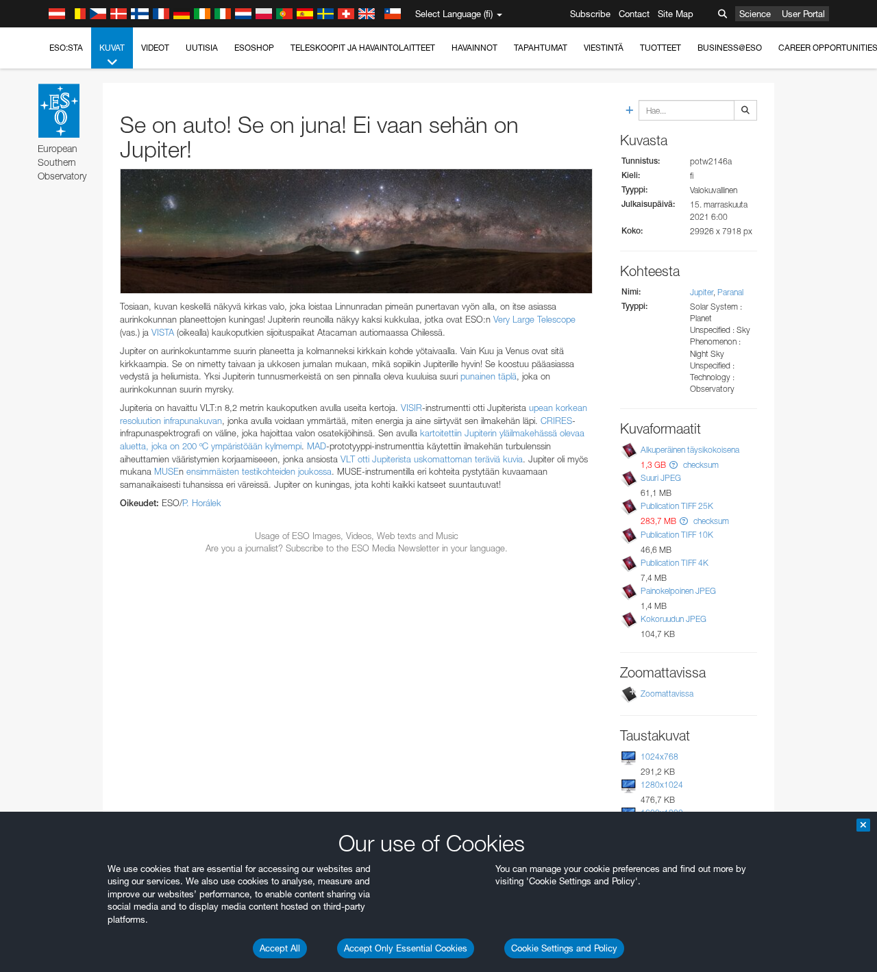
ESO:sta (66, 47)
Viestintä (603, 47)
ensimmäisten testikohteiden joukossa (259, 471)
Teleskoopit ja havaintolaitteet (363, 47)
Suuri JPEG (661, 478)
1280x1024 (662, 785)
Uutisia (202, 47)
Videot (155, 47)
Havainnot (474, 47)
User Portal (803, 13)
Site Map (675, 13)
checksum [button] (700, 465)
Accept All (280, 948)
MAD (316, 445)
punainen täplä (488, 376)
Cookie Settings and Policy (564, 948)
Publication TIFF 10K (677, 534)
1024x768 (659, 756)
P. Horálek (201, 502)
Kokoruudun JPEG (673, 619)
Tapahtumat (540, 47)
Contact (634, 13)
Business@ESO (729, 47)
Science (755, 13)
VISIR (411, 407)
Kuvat (112, 47)
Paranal (730, 292)
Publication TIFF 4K (674, 563)
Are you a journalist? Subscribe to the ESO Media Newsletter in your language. (357, 548)
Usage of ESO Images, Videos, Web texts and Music (356, 535)
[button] (673, 465)
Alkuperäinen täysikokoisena (690, 450)
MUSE (166, 471)
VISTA (162, 332)
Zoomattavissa (667, 693)
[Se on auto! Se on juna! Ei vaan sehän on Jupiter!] (356, 231)
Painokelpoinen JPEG (678, 591)
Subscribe (590, 13)
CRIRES (556, 420)
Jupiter (701, 292)
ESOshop (254, 47)
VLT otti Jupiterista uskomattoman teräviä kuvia (432, 458)
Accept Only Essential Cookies (405, 948)
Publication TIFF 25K (677, 506)
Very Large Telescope (534, 319)
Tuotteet (660, 47)
